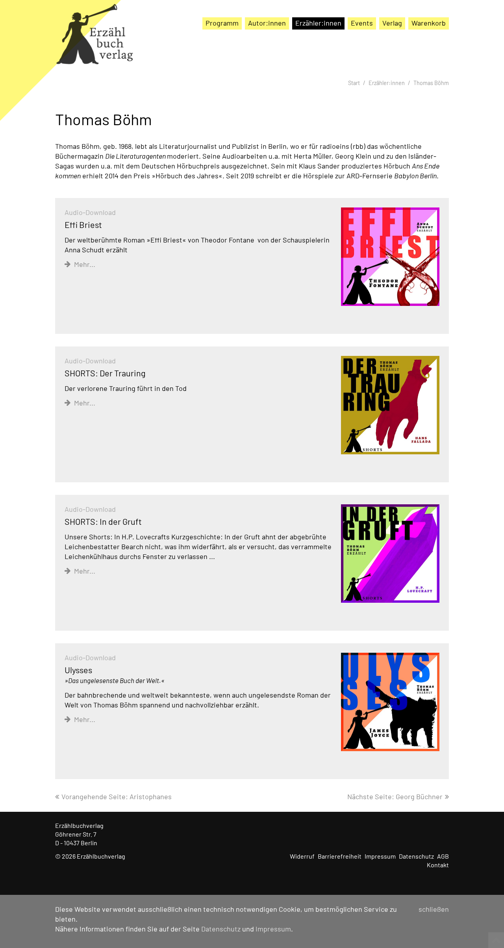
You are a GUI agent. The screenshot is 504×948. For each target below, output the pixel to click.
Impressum (273, 928)
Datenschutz (221, 928)
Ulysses (115, 674)
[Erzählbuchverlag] (94, 39)
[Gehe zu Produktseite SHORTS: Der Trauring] (390, 405)
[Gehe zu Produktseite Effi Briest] (390, 256)
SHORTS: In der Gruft (103, 521)
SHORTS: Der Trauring (105, 373)
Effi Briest (83, 224)
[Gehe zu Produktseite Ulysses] (390, 702)
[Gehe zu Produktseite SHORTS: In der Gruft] (390, 553)
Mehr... (84, 264)
